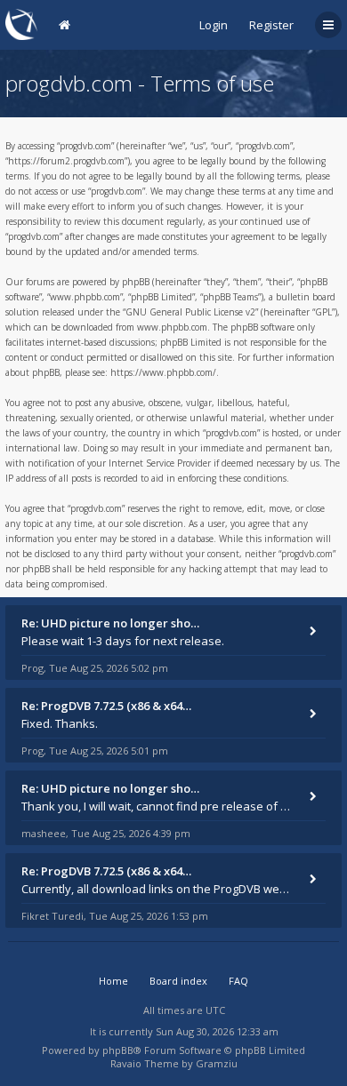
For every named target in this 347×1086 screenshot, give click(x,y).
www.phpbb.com (172, 327)
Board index (178, 980)
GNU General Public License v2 (190, 312)
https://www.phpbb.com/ (163, 372)
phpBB (117, 1050)
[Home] (21, 24)
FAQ (238, 980)
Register (271, 25)
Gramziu (217, 1063)
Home (113, 980)
